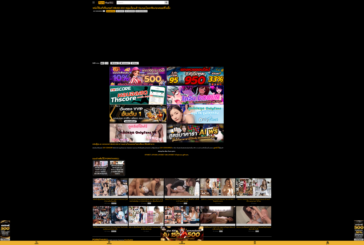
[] (166, 2)
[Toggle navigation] (94, 2)
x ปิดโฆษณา (5, 239)
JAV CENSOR (120, 11)
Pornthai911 (128, 240)
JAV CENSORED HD (141, 11)
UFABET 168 (162, 155)
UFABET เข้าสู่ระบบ (175, 155)
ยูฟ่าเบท (185, 155)
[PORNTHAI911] (106, 2)
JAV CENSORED (99, 11)
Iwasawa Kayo (111, 11)
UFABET (148, 155)
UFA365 (154, 155)
